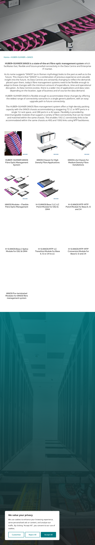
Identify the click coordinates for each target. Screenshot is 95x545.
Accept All (48, 534)
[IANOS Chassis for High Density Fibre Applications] (47, 143)
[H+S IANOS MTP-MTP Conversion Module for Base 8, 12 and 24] (78, 232)
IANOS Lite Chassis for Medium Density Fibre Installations (78, 162)
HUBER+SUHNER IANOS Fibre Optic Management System (16, 162)
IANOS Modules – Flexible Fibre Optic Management (16, 205)
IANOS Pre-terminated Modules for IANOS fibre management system (16, 295)
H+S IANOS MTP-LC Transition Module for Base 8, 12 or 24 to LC (47, 251)
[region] (32, 525)
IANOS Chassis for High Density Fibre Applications (47, 161)
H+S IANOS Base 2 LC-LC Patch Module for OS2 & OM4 (47, 206)
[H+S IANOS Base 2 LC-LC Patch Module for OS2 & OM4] (47, 188)
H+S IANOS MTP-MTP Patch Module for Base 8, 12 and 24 (78, 206)
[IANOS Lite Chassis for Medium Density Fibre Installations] (78, 143)
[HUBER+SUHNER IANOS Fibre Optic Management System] (17, 143)
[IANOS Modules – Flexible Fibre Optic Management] (17, 188)
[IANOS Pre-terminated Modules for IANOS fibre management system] (17, 277)
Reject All (32, 534)
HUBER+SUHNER (18, 57)
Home (6, 57)
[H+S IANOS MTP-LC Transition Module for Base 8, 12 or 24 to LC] (47, 232)
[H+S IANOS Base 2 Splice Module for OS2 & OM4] (17, 232)
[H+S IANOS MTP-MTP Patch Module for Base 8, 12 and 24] (78, 188)
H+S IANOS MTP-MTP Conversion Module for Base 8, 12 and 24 (78, 251)
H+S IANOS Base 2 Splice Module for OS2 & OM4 (16, 250)
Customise (16, 534)
